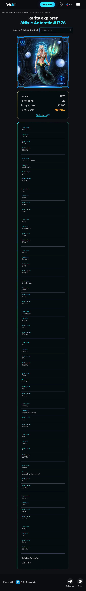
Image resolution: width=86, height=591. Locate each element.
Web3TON (5, 12)
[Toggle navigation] (78, 4)
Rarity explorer (16, 12)
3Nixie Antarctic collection (32, 12)
